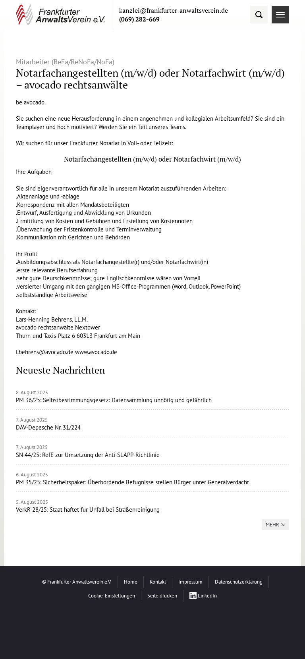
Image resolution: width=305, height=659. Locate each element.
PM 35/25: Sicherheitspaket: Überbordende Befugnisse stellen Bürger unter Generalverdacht (132, 482)
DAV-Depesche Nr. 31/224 (48, 427)
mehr (272, 524)
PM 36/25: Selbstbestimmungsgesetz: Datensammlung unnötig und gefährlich (114, 400)
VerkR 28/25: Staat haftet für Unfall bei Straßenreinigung (88, 509)
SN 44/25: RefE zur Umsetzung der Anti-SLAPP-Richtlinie (88, 455)
